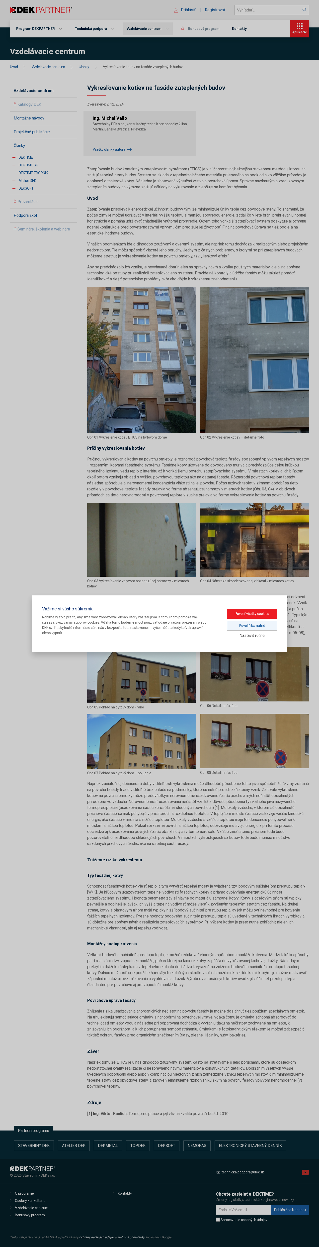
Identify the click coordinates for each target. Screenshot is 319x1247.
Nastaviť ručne (252, 635)
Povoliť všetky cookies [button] (252, 614)
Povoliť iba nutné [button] (252, 626)
